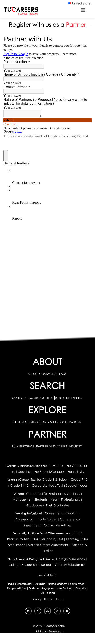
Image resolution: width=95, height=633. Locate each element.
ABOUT (32, 374)
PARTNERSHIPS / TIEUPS (52, 446)
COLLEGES (19, 398)
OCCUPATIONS (70, 422)
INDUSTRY (75, 446)
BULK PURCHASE (23, 446)
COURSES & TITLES (40, 398)
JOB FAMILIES (49, 422)
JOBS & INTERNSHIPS (68, 398)
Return (48, 599)
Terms (59, 599)
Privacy (37, 599)
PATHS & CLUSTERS (26, 422)
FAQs (62, 374)
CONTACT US (48, 374)
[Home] (21, 11)
